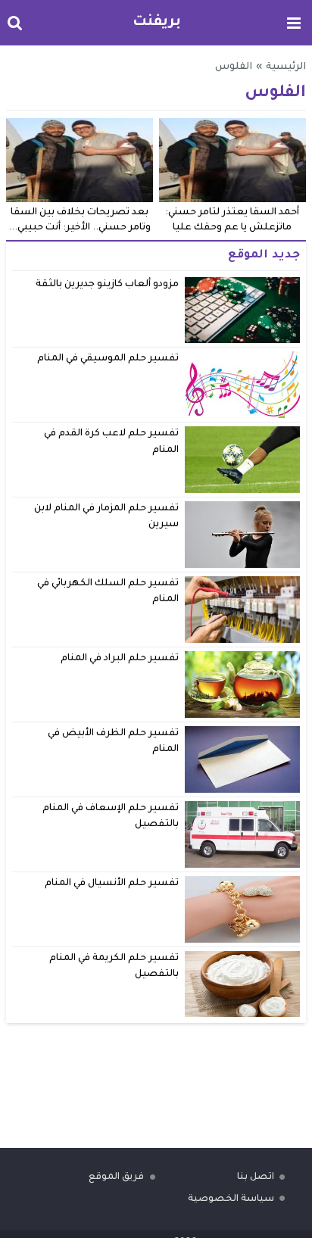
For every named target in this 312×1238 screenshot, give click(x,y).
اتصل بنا (255, 1177)
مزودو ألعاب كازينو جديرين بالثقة (107, 284)
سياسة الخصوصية (231, 1199)
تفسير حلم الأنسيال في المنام (112, 883)
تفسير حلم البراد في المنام (120, 658)
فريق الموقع (116, 1177)
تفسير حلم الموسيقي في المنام (108, 359)
